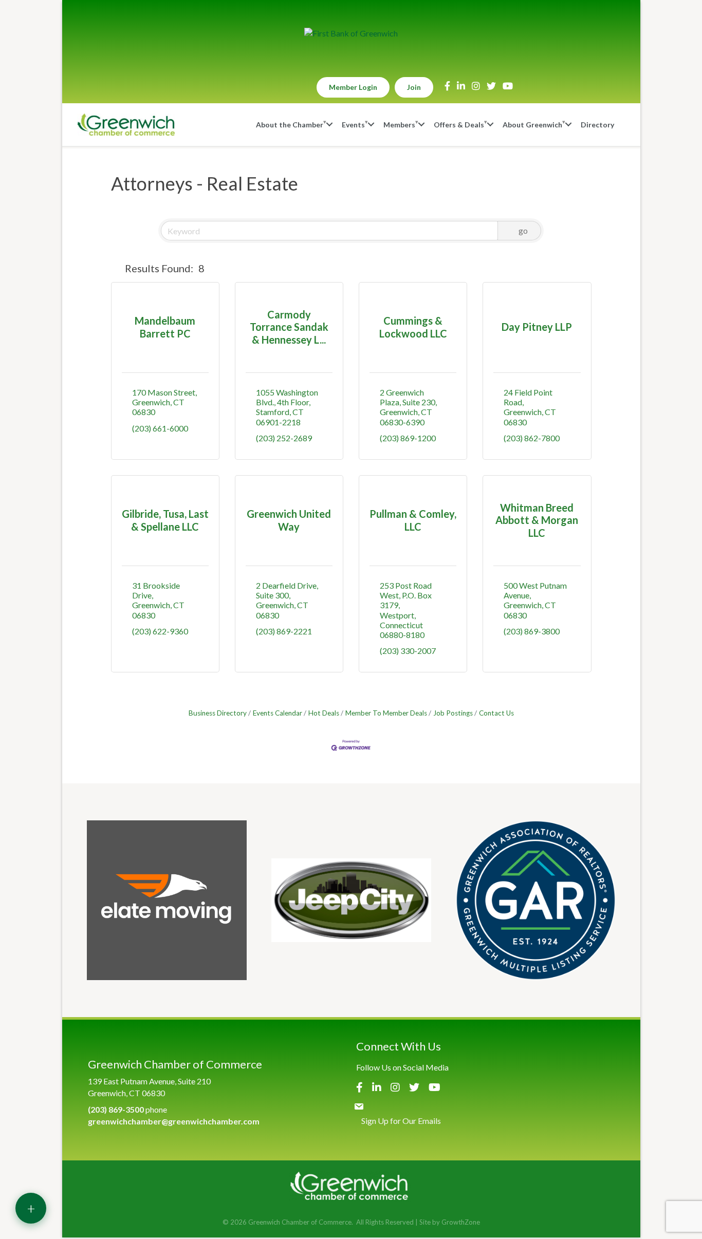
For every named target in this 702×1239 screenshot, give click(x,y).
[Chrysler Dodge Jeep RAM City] (351, 900)
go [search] (523, 230)
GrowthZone (460, 1222)
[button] (116, 268)
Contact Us (496, 713)
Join (414, 87)
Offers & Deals (459, 124)
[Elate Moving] (167, 900)
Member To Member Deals (386, 713)
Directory (597, 124)
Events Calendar (277, 713)
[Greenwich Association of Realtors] (536, 900)
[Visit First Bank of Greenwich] (351, 33)
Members (399, 124)
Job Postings (453, 713)
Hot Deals (323, 713)
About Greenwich (532, 124)
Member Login (353, 87)
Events (353, 124)
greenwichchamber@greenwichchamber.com (174, 1121)
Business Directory (218, 713)
